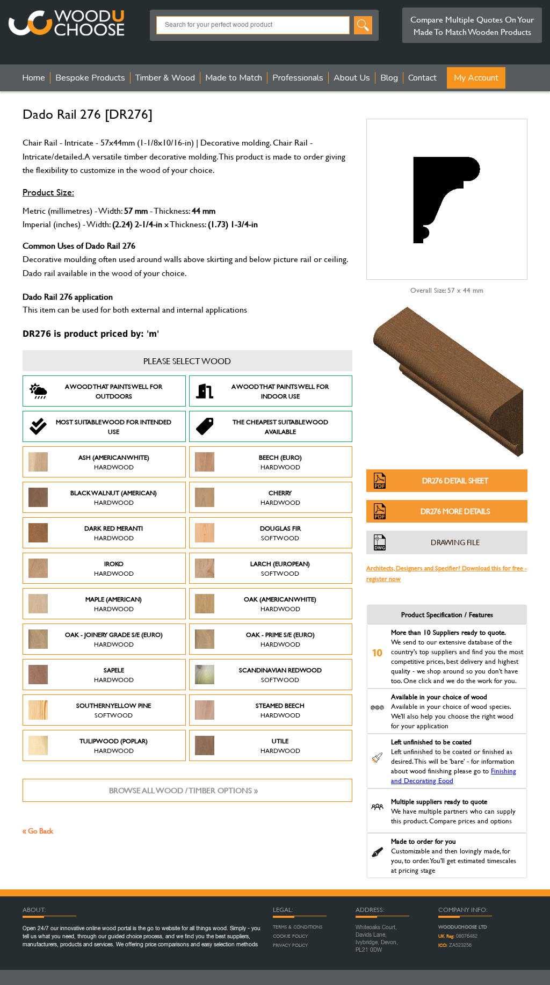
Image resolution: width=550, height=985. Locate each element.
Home (33, 78)
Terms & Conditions (297, 927)
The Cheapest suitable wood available (280, 426)
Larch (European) (280, 568)
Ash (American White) (113, 462)
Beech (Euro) (280, 462)
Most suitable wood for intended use (113, 426)
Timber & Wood (165, 78)
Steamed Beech (280, 710)
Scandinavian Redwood (280, 674)
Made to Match (233, 78)
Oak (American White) (280, 603)
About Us (352, 78)
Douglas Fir (280, 532)
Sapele (114, 674)
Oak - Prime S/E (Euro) (280, 639)
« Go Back (38, 830)
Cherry (280, 497)
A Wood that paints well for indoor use (280, 391)
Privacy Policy (290, 945)
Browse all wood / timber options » (183, 790)
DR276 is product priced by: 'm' (91, 334)
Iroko (114, 568)
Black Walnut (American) (113, 497)
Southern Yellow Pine (113, 710)
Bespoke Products (90, 78)
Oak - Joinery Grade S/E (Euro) (114, 639)
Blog (389, 78)
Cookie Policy (290, 936)
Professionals (297, 78)
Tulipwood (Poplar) (113, 745)
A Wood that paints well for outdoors (113, 391)
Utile (280, 745)
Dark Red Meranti (113, 532)
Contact (422, 78)
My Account (476, 78)
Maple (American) (113, 603)
